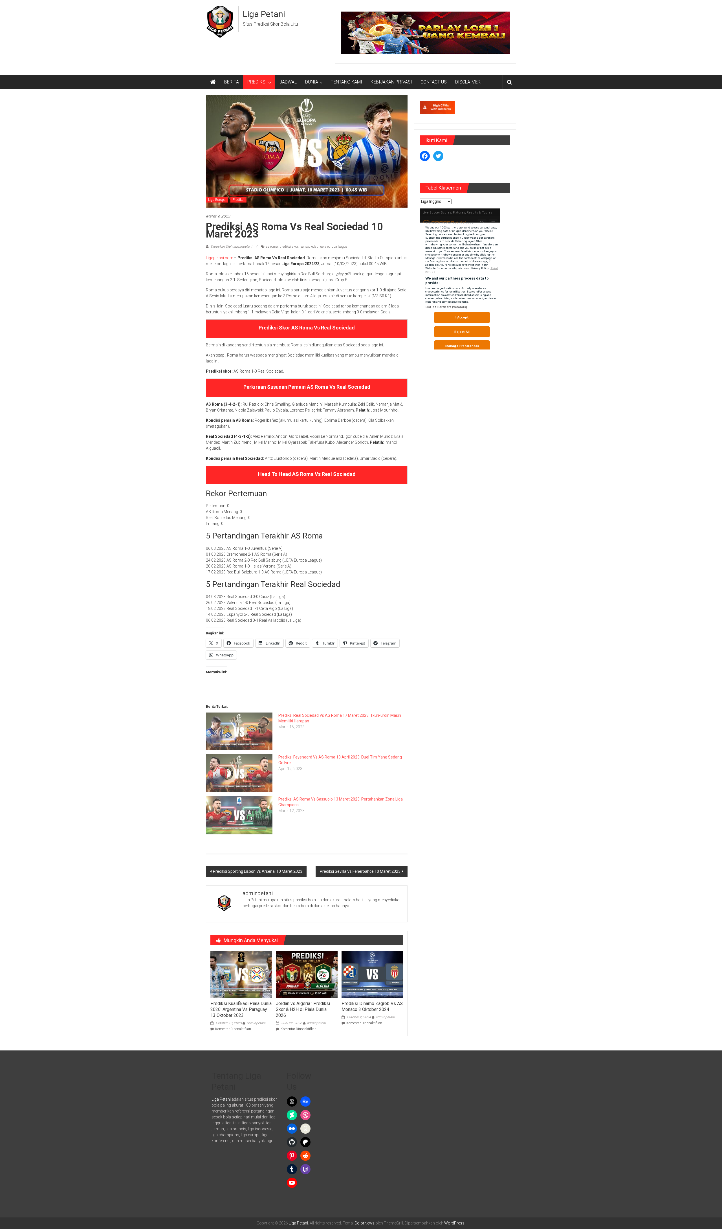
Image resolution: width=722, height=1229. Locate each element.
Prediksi (238, 200)
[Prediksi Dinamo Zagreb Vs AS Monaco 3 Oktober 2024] (372, 974)
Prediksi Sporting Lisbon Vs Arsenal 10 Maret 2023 (257, 871)
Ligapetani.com (219, 258)
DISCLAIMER (468, 82)
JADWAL (288, 82)
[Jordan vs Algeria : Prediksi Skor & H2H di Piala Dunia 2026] (306, 974)
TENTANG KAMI (346, 82)
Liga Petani (264, 14)
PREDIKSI (257, 82)
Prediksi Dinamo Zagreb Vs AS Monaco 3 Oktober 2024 (372, 1006)
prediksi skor (288, 247)
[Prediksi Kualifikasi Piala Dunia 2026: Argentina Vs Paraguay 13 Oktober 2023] (241, 974)
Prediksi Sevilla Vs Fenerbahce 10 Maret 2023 (360, 871)
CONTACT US (434, 82)
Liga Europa (217, 200)
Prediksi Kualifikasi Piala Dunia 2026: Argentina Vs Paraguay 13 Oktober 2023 (241, 1009)
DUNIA (311, 82)
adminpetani (255, 1023)
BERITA (231, 82)
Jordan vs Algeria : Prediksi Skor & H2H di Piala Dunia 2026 (303, 1009)
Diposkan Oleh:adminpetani (231, 247)
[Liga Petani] (213, 82)
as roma (272, 247)
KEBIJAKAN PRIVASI (391, 82)
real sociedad (309, 247)
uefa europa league (333, 247)
